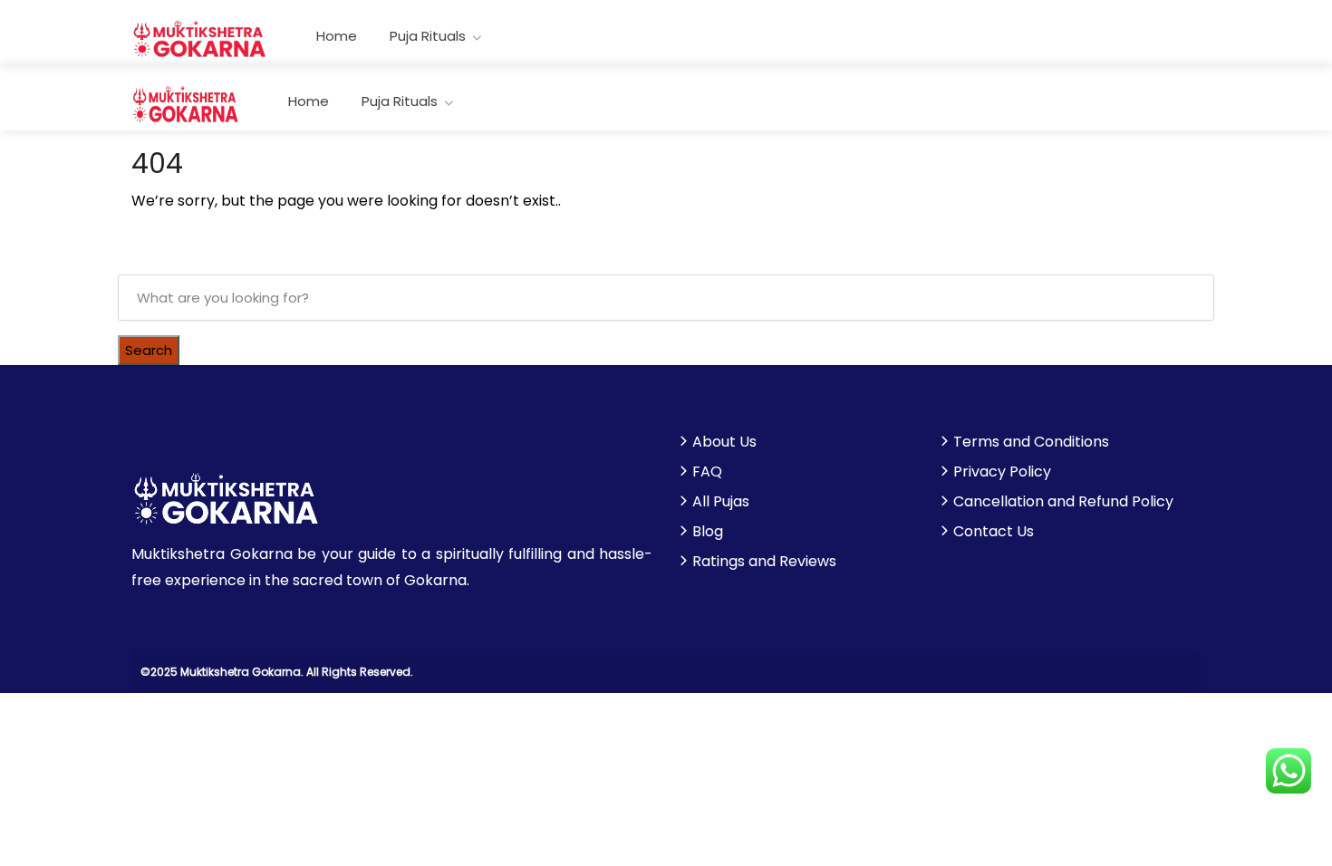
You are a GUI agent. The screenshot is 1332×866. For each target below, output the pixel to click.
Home (336, 35)
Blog (707, 532)
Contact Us (993, 532)
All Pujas (720, 502)
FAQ (707, 472)
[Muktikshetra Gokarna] (199, 37)
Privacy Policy (1002, 472)
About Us (724, 442)
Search (148, 350)
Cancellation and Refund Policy (1063, 502)
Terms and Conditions (1031, 442)
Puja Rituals (428, 35)
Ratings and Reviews (764, 562)
